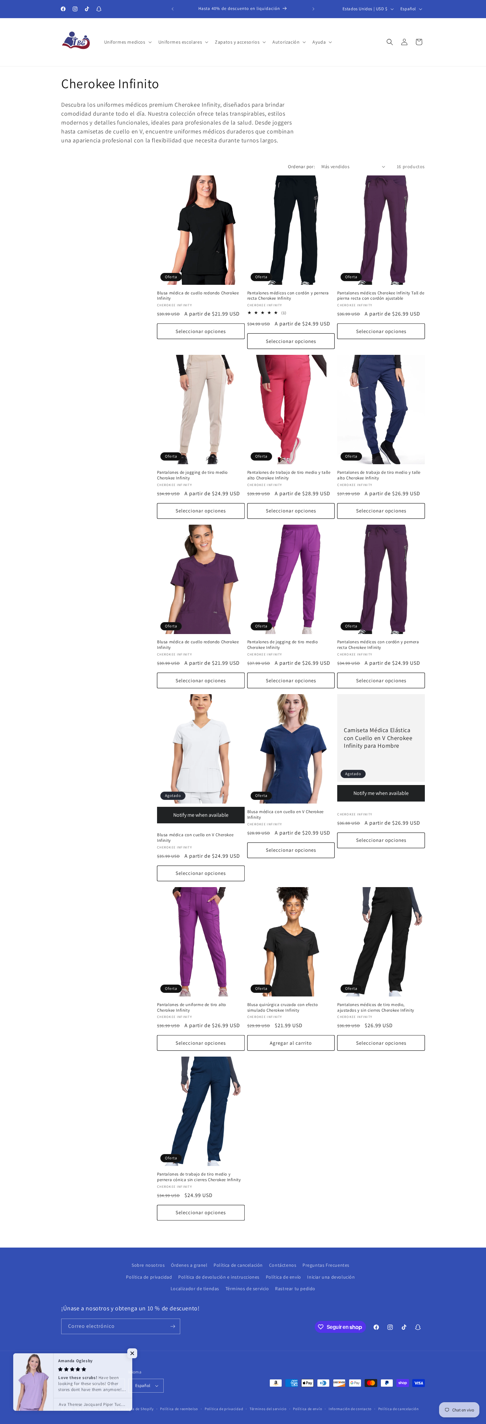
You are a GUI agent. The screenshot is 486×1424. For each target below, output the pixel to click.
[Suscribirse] (172, 1326)
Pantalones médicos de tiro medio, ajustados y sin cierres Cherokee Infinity (375, 1007)
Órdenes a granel (189, 1265)
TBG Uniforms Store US (95, 1408)
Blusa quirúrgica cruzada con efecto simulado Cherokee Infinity (282, 1007)
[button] (127, 42)
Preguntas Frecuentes (326, 1265)
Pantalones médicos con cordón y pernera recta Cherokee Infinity (288, 295)
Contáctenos (283, 1265)
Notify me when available (200, 814)
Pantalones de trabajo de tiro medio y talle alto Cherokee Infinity (289, 475)
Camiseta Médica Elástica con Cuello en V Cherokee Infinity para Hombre (378, 737)
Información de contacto (350, 1408)
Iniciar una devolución (331, 1277)
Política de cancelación (238, 1265)
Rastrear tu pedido (295, 1289)
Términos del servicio (268, 1408)
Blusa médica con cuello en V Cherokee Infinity (195, 837)
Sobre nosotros (148, 1265)
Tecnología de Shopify (134, 1408)
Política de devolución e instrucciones (219, 1277)
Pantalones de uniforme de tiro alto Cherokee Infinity (191, 1007)
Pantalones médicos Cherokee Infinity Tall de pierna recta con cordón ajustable (380, 295)
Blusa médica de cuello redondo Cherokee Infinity (198, 295)
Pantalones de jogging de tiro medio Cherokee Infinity (192, 475)
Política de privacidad (149, 1277)
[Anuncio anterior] (172, 9)
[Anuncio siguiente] (313, 9)
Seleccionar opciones (201, 331)
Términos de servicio (247, 1289)
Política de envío (283, 1277)
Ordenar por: (301, 166)
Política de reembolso (179, 1408)
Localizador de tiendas (195, 1289)
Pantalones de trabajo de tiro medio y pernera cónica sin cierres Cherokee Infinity (199, 1177)
